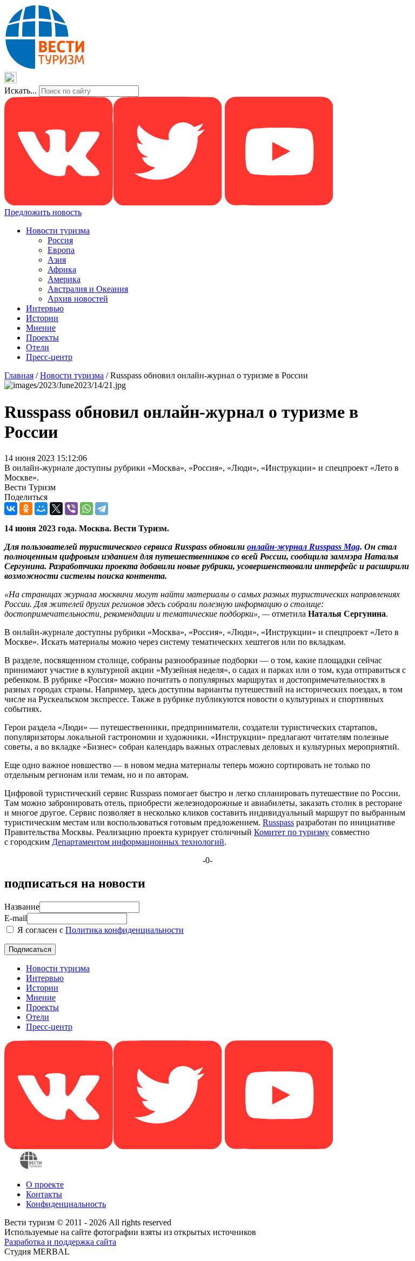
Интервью (45, 308)
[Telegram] (101, 508)
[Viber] (71, 508)
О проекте (45, 1184)
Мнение (41, 327)
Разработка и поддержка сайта (60, 1241)
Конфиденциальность (66, 1204)
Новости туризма (58, 230)
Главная (19, 375)
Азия (57, 259)
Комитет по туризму (291, 832)
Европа (61, 250)
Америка (64, 279)
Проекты (42, 337)
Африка (62, 269)
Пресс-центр (49, 357)
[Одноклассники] (25, 508)
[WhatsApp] (86, 508)
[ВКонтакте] (10, 508)
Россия (60, 240)
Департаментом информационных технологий (138, 841)
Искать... (20, 90)
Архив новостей (78, 298)
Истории (42, 318)
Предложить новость (43, 212)
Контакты (44, 1194)
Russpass (278, 822)
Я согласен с (99, 930)
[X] (56, 508)
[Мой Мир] (41, 508)
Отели (37, 347)
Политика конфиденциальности (124, 930)
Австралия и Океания (88, 288)
